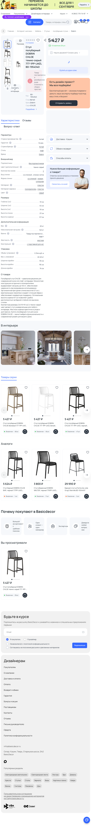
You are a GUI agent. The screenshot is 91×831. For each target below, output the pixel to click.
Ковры (73, 780)
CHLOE (33, 105)
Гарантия (8, 695)
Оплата (7, 684)
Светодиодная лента (40, 775)
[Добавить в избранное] (38, 40)
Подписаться (79, 645)
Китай (41, 147)
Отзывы (26, 120)
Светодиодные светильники (16, 775)
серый (41, 193)
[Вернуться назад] (3, 31)
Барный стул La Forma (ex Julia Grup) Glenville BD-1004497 (76, 489)
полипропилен (30, 189)
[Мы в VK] (15, 761)
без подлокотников (36, 163)
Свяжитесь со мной (59, 184)
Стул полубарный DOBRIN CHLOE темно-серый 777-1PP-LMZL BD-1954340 (14, 588)
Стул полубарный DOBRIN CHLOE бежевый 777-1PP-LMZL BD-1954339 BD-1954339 (15, 424)
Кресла (8, 780)
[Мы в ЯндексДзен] (19, 761)
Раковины (29, 786)
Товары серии (9, 377)
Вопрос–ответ (12, 126)
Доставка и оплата (12, 678)
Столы (27, 780)
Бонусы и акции (11, 701)
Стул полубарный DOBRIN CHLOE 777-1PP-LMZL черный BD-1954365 (76, 424)
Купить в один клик (68, 70)
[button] (41, 236)
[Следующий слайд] (7, 88)
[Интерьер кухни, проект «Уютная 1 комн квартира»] (18, 348)
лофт (42, 150)
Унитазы (17, 786)
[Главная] (13, 22)
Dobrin (32, 102)
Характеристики (10, 120)
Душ (39, 786)
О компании (9, 673)
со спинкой (32, 178)
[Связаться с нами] (86, 820)
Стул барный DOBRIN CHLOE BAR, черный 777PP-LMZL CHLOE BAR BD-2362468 (14, 489)
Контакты (8, 713)
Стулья (18, 780)
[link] (30, 40)
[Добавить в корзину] (25, 431)
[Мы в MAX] (5, 761)
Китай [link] (32, 100)
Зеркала (37, 780)
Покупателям (10, 667)
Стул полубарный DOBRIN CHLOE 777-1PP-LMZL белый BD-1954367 (44, 424)
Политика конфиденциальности (18, 735)
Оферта (7, 730)
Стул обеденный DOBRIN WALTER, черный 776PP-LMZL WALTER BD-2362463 (45, 489)
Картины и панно (59, 780)
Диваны (73, 775)
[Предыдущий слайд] (7, 40)
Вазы (47, 780)
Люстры (55, 775)
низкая (40, 178)
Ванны (7, 786)
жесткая (40, 240)
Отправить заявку (63, 103)
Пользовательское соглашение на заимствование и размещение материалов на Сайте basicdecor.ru (24, 796)
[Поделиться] (45, 40)
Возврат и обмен (11, 690)
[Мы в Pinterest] (10, 761)
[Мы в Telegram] (24, 761)
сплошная (40, 181)
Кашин (62, 13)
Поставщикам (10, 707)
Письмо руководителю (14, 724)
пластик (40, 185)
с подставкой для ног (35, 244)
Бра (64, 775)
